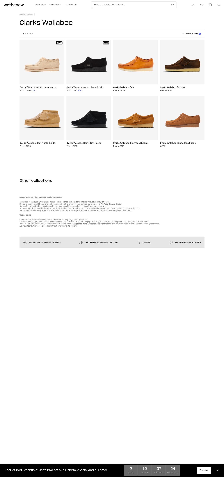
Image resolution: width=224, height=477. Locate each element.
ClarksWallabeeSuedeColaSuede (178, 143)
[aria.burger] (218, 5)
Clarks (30, 14)
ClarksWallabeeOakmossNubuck (130, 143)
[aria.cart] (210, 5)
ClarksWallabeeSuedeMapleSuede (38, 87)
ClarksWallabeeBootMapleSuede (37, 143)
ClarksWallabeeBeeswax (173, 87)
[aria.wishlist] (201, 5)
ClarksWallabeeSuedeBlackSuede (84, 87)
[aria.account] (193, 5)
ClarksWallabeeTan (123, 87)
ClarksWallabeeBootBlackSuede (83, 143)
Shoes (22, 14)
